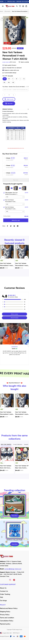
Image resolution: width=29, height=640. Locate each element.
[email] (12, 569)
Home (1, 11)
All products (7, 11)
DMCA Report (16, 633)
